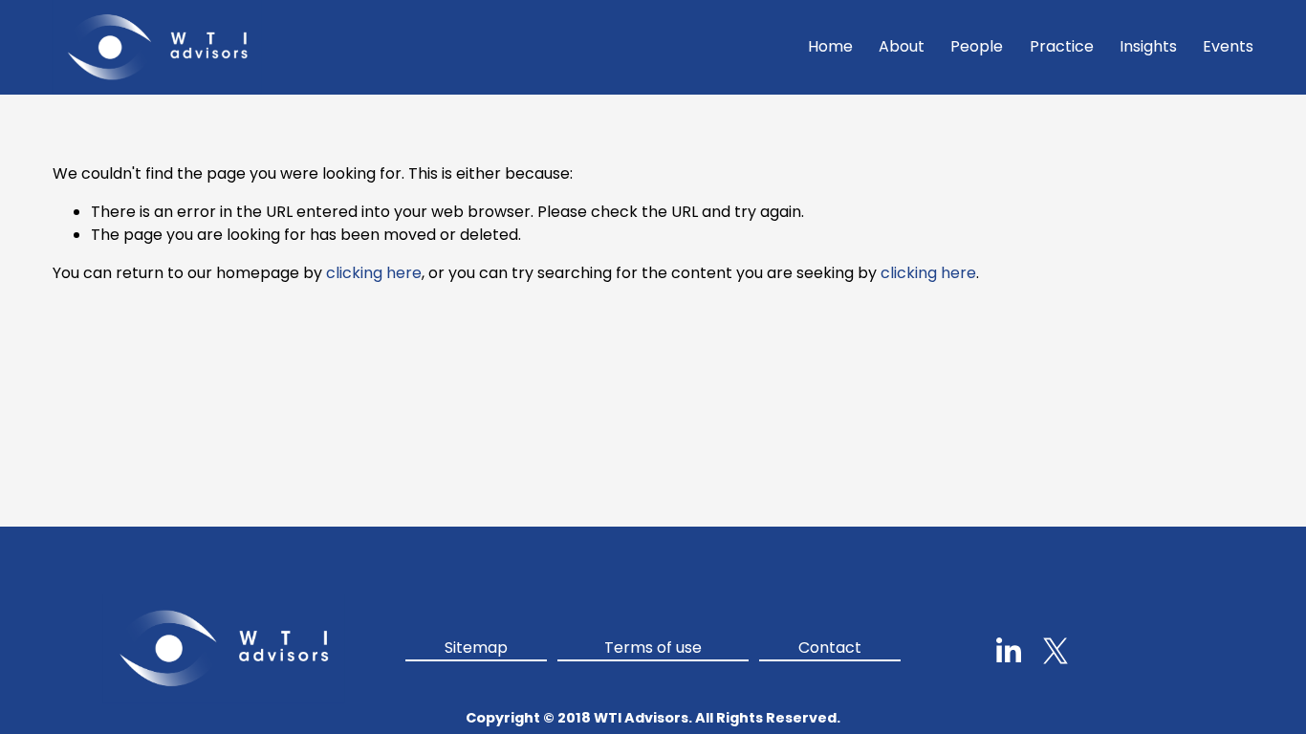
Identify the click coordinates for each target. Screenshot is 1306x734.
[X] (1055, 651)
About (902, 46)
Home (830, 46)
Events (1228, 46)
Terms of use (653, 647)
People (976, 46)
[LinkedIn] (1007, 651)
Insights (1148, 46)
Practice (1062, 46)
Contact (829, 647)
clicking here (374, 273)
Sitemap (476, 647)
